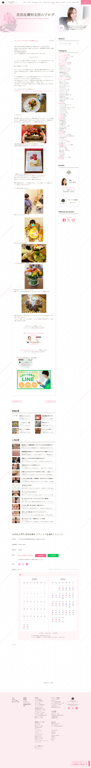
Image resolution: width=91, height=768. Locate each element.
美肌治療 (60, 118)
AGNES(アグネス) (63, 97)
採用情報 (25, 699)
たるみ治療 (61, 116)
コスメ (60, 138)
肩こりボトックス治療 (39, 713)
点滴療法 (61, 100)
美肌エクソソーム (63, 82)
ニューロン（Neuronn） (64, 104)
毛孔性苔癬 (61, 128)
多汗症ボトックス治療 (63, 63)
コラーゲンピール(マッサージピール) (41, 740)
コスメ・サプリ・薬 (63, 134)
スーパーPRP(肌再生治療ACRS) (57, 726)
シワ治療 (60, 114)
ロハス (60, 154)
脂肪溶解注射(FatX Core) (39, 708)
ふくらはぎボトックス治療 (39, 712)
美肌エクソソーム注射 (39, 716)
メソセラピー (62, 111)
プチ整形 (60, 131)
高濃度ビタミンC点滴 (55, 723)
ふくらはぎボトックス (64, 108)
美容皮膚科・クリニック (64, 144)
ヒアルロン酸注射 (62, 55)
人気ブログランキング (34, 344)
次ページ (51, 401)
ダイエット (61, 110)
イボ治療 (61, 124)
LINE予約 (53, 555)
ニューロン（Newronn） (55, 699)
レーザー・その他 (62, 79)
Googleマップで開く (49, 682)
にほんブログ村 (23, 349)
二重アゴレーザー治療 (64, 76)
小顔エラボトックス (63, 68)
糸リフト (36, 747)
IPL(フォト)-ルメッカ (63, 86)
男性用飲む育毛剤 (54, 716)
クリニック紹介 (15, 700)
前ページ (17, 401)
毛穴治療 (61, 120)
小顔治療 (60, 65)
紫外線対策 (53, 732)
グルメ (60, 153)
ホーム (13, 697)
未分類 (60, 158)
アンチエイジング (62, 141)
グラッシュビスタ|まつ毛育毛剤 (65, 135)
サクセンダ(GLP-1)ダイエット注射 (57, 703)
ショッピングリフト (63, 71)
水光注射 (61, 96)
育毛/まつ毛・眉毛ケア (55, 735)
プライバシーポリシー (27, 703)
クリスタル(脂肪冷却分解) (56, 701)
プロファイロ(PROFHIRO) (39, 704)
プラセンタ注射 (54, 724)
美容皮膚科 (61, 146)
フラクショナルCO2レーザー (65, 98)
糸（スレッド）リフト (64, 69)
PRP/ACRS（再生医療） (64, 94)
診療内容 (25, 697)
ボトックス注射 (62, 58)
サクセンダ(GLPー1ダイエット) (66, 107)
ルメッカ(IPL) (37, 724)
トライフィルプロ (63, 83)
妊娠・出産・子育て (63, 150)
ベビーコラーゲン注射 (63, 62)
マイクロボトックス (63, 75)
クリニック (61, 147)
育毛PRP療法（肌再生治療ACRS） (57, 715)
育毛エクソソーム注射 (39, 717)
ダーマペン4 (62, 85)
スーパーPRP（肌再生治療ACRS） (41, 715)
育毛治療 (60, 133)
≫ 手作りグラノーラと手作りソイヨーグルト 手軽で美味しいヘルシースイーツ (33, 90)
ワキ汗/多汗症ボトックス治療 (40, 709)
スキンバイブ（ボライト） (64, 56)
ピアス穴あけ (53, 712)
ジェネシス (37, 732)
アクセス (25, 700)
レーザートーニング (63, 89)
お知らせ (13, 699)
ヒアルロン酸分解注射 (39, 700)
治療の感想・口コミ (63, 157)
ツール (52, 740)
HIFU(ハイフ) (62, 66)
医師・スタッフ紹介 (15, 701)
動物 (60, 151)
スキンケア (61, 127)
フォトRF (61, 87)
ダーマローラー (62, 93)
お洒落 (60, 155)
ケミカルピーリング (63, 125)
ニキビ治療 (61, 121)
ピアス (60, 101)
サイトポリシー (26, 701)
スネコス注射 (61, 61)
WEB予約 (40, 555)
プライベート (61, 148)
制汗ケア (53, 739)
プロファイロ (61, 59)
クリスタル (61, 106)
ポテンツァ (61, 81)
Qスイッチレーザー (63, 90)
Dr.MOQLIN (61, 137)
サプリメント (62, 140)
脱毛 (60, 130)
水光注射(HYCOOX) (38, 727)
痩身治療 (60, 103)
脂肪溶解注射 (62, 72)
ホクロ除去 (61, 123)
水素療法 (53, 736)
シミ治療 (60, 117)
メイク (52, 734)
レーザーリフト (62, 92)
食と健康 (61, 143)
